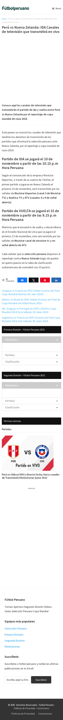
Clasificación (12, 361)
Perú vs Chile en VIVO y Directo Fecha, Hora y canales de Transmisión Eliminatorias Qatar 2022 (30, 476)
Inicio (4, 18)
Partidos (10, 355)
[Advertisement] (31, 69)
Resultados (11, 339)
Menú (58, 8)
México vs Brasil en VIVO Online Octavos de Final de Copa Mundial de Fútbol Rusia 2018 (31, 301)
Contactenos (43, 708)
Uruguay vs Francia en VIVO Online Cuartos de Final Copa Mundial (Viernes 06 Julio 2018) (31, 292)
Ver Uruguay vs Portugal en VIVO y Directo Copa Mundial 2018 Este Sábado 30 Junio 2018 (29, 310)
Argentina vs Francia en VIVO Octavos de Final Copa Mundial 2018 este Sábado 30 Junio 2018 (31, 319)
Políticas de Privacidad (24, 708)
